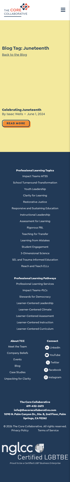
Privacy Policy (20, 430)
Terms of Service (48, 430)
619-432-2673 (35, 406)
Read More (16, 123)
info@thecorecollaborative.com (35, 410)
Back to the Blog (14, 55)
